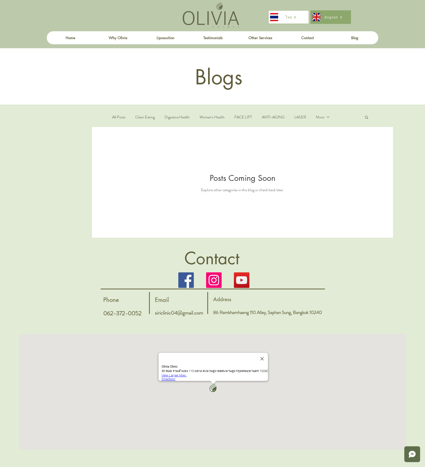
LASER (300, 117)
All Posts (118, 117)
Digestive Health (177, 117)
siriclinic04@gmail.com (179, 312)
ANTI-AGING (273, 117)
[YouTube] (241, 280)
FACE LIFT (243, 117)
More (320, 117)
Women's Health (212, 117)
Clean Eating (145, 117)
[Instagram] (214, 280)
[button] (366, 117)
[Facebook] (186, 280)
